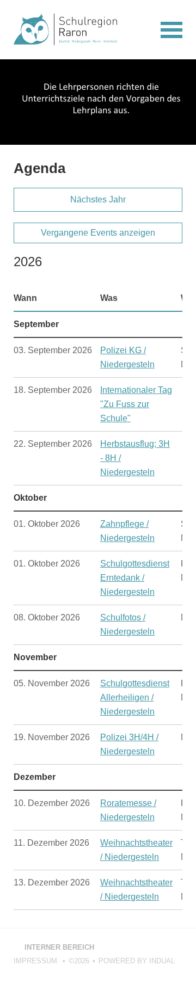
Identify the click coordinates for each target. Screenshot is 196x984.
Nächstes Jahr (98, 199)
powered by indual (137, 961)
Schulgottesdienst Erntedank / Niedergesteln (134, 577)
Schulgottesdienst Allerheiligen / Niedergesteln (134, 697)
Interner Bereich (54, 947)
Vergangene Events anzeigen (98, 232)
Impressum (36, 961)
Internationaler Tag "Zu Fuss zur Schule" (136, 404)
